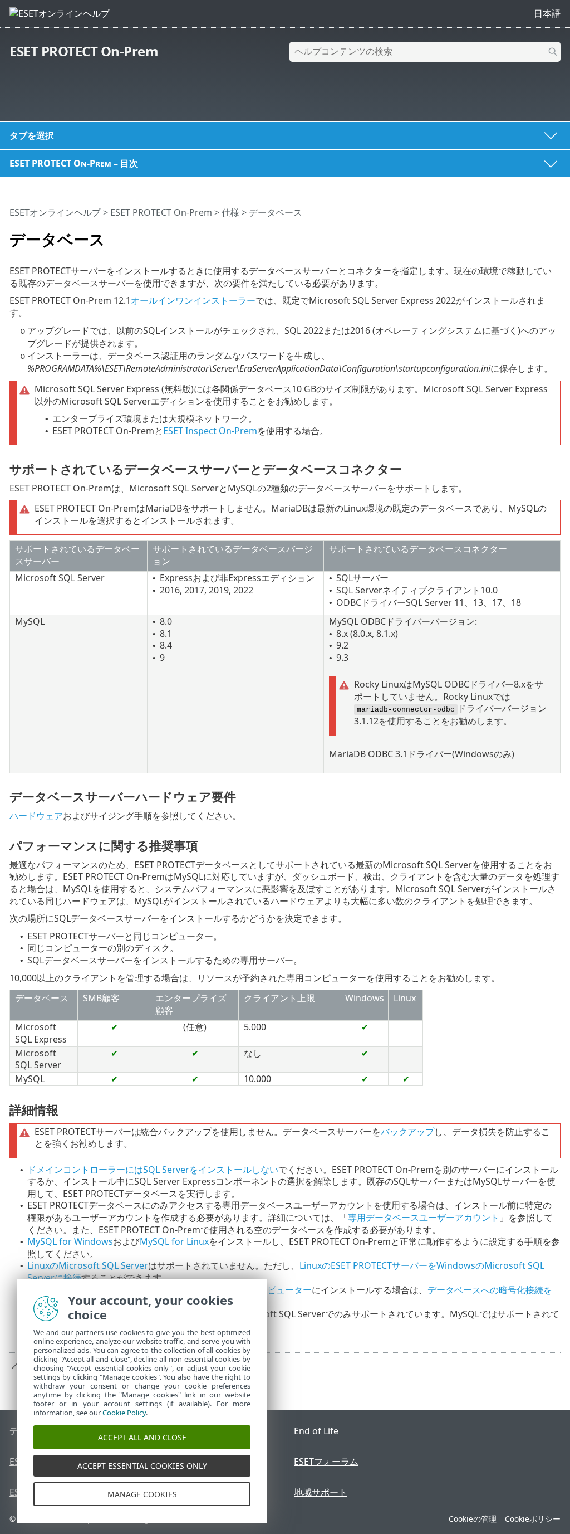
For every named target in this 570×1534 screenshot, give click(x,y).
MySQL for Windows (70, 1241)
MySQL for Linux (174, 1241)
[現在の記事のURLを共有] (521, 234)
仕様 (230, 212)
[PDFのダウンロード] (538, 234)
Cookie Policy (124, 1413)
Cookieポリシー (533, 1518)
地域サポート (320, 1492)
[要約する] (554, 234)
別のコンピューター (272, 1290)
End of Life (316, 1431)
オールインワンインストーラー (193, 300)
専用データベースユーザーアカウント (423, 1217)
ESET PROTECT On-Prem (83, 51)
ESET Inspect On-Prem (210, 431)
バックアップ (407, 1132)
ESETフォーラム (326, 1461)
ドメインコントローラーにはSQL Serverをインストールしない (152, 1169)
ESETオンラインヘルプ (55, 212)
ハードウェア (36, 816)
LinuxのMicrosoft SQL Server (87, 1265)
